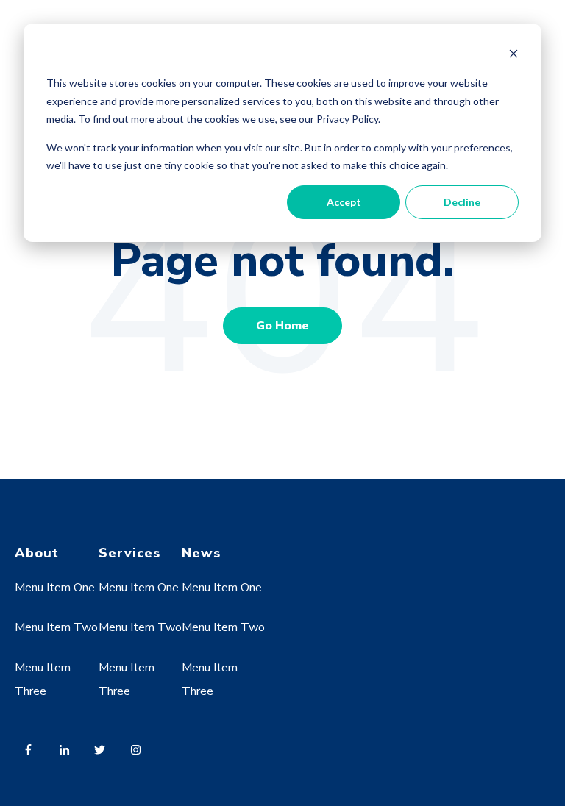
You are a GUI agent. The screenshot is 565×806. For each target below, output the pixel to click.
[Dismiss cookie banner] (513, 55)
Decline (462, 202)
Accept (344, 202)
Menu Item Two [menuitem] (56, 627)
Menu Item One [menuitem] (55, 587)
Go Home (282, 326)
